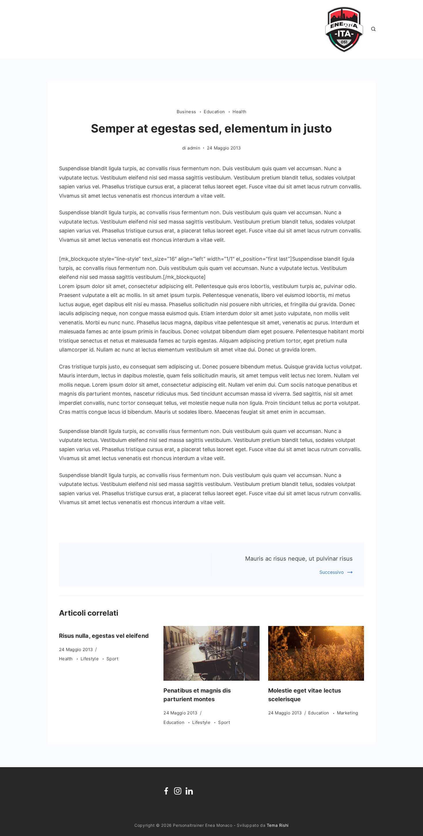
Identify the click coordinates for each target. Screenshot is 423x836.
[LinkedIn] (189, 791)
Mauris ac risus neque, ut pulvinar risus (298, 558)
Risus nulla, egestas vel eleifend (104, 635)
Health (239, 111)
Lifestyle (90, 658)
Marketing (347, 713)
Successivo (331, 572)
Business (187, 111)
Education (215, 111)
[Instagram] (177, 791)
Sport (112, 658)
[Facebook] (166, 791)
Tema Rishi (278, 825)
